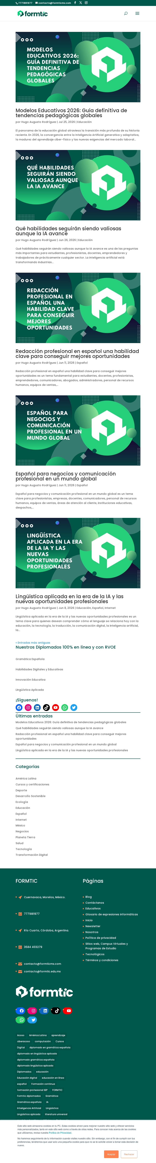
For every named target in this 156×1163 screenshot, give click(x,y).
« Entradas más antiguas (33, 643)
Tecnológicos (94, 954)
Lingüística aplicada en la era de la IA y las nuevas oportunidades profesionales (69, 599)
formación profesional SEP (32, 1090)
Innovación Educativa (30, 680)
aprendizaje (58, 1035)
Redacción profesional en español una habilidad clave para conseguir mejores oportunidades (77, 354)
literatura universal (56, 1114)
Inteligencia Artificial (29, 1108)
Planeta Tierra (25, 837)
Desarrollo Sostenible (30, 796)
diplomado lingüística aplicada (35, 1065)
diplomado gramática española (35, 1059)
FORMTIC (57, 1090)
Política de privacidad (100, 938)
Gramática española (29, 1102)
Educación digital (27, 1077)
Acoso (20, 1035)
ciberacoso (23, 1041)
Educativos (93, 908)
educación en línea (53, 1077)
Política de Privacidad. (60, 1132)
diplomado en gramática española (49, 1047)
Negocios (22, 831)
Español (82, 363)
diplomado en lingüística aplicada (37, 1053)
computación (43, 1041)
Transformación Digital (32, 855)
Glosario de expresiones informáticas (111, 914)
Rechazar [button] (129, 1154)
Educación (84, 122)
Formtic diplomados (29, 1096)
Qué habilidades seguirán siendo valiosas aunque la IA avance (68, 231)
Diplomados (24, 1071)
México (20, 825)
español (22, 1084)
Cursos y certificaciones (32, 784)
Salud (19, 843)
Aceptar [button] (111, 1154)
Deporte (21, 790)
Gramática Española (30, 659)
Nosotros (91, 932)
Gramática (51, 1096)
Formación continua (43, 1084)
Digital (21, 1047)
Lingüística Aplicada (30, 690)
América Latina (26, 778)
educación (42, 1071)
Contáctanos (94, 903)
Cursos (60, 1041)
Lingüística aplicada (28, 1114)
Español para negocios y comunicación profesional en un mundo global (66, 476)
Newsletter (92, 926)
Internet (110, 608)
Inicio (89, 920)
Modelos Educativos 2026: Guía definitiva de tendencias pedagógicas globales (71, 113)
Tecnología (24, 849)
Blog (88, 897)
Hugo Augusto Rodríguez (38, 122)
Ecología (22, 802)
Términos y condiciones (101, 960)
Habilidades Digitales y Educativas (39, 669)
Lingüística (52, 1108)
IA (47, 1102)
